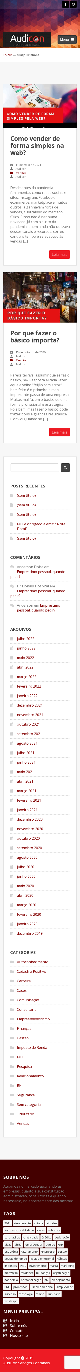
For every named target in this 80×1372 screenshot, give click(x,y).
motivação (11, 1273)
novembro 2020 (30, 828)
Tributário (25, 1114)
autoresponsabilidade (19, 1230)
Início (7, 55)
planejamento (61, 1280)
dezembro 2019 (30, 933)
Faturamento (29, 1252)
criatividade (30, 1237)
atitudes (51, 1223)
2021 (7, 1223)
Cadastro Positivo (31, 971)
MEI (20, 1057)
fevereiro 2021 (29, 800)
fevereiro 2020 (29, 914)
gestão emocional (42, 1259)
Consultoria (26, 1009)
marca (54, 1266)
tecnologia (26, 1294)
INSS (23, 1266)
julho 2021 (25, 752)
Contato (17, 1330)
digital (18, 1244)
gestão (62, 1252)
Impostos (10, 1266)
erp (60, 1244)
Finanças (24, 1028)
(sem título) (26, 495)
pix (46, 1280)
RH (19, 1085)
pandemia (11, 1280)
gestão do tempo (15, 1259)
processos (20, 1287)
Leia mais (59, 254)
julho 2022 (25, 638)
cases (41, 1230)
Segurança (26, 1095)
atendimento (22, 1223)
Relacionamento (30, 1076)
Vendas (21, 173)
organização (61, 1273)
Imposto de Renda (32, 1047)
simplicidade (64, 1287)
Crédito (46, 1237)
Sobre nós (18, 1325)
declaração (61, 1237)
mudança (27, 1273)
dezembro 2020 (30, 819)
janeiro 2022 (27, 695)
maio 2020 (25, 885)
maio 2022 (25, 657)
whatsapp (11, 1301)
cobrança (54, 1230)
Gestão (21, 360)
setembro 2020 (29, 847)
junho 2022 (26, 648)
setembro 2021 (29, 733)
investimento (38, 1266)
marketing (67, 1266)
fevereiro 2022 (29, 686)
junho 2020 (26, 876)
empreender (33, 1244)
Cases (22, 990)
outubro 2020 (28, 838)
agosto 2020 (27, 857)
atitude (38, 1223)
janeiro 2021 (27, 809)
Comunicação (28, 999)
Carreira (24, 980)
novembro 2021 (30, 714)
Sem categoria (29, 1104)
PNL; (7, 1287)
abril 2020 (25, 895)
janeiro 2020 (27, 923)
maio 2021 (25, 771)
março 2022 (26, 676)
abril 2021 (25, 781)
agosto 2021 (27, 743)
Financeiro (48, 1252)
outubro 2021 (28, 724)
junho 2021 (26, 762)
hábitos (62, 1259)
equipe (50, 1244)
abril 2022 (25, 667)
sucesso (10, 1294)
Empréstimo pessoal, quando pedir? (38, 608)
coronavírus (12, 1237)
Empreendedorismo (33, 1019)
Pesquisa (24, 1066)
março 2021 (26, 790)
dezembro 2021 (30, 705)
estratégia (11, 1252)
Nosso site (19, 1335)
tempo (40, 1294)
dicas (7, 1244)
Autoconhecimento (32, 961)
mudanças (43, 1273)
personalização (31, 1280)
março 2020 (26, 904)
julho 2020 (25, 866)
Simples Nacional (42, 1287)
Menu (64, 39)
